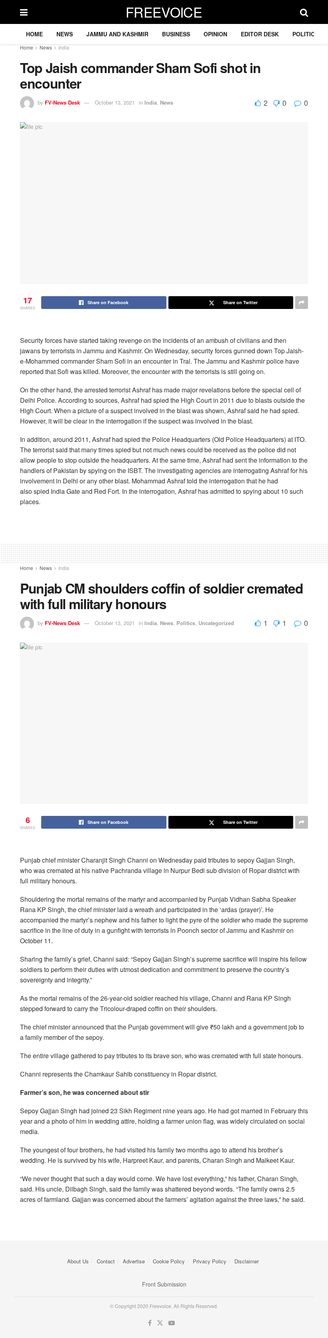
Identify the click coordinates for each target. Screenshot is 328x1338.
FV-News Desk (62, 102)
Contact (106, 1261)
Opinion (215, 34)
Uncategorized (216, 623)
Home (34, 34)
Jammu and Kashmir (117, 34)
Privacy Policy (209, 1261)
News (64, 34)
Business (176, 34)
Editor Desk (260, 34)
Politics (305, 34)
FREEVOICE (164, 12)
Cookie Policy (169, 1261)
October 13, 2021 (115, 102)
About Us (78, 1261)
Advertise (134, 1261)
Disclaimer (246, 1261)
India (63, 47)
